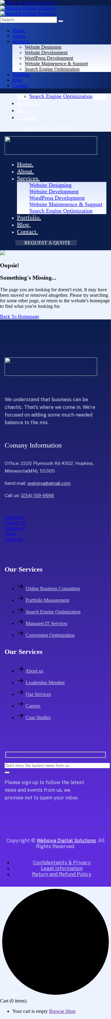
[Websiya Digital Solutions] (28, 2)
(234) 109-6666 (37, 495)
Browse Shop (62, 1011)
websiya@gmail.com (49, 483)
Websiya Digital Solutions (66, 841)
